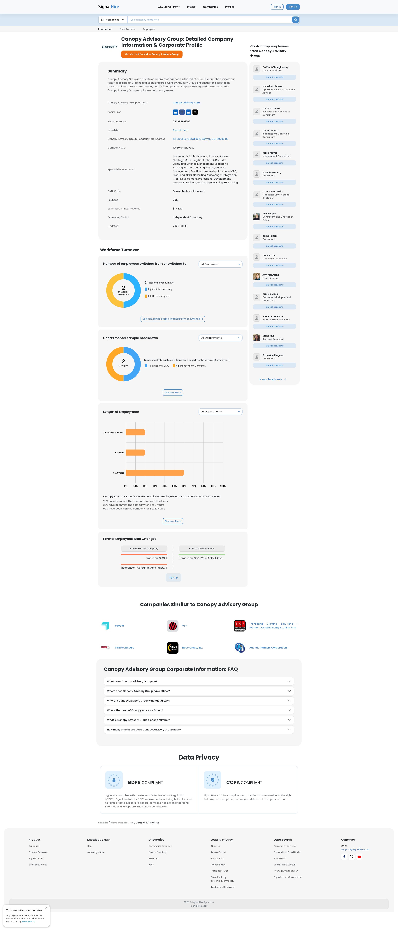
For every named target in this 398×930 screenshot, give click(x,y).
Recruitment (180, 130)
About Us (215, 846)
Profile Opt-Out (219, 870)
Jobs (151, 864)
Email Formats (128, 29)
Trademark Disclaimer (223, 887)
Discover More (173, 392)
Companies (210, 7)
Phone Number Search (286, 870)
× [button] (46, 908)
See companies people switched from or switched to (173, 318)
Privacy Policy (218, 864)
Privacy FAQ (217, 858)
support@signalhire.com (355, 849)
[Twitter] (195, 112)
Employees (149, 29)
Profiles (229, 7)
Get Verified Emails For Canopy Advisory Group (152, 54)
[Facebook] (182, 112)
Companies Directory (160, 846)
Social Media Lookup (285, 864)
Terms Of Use (218, 852)
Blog (89, 846)
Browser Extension (38, 852)
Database (34, 846)
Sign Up (173, 577)
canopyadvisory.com (186, 102)
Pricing (191, 7)
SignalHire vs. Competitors (288, 877)
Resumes (154, 858)
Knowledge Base (96, 852)
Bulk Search (280, 858)
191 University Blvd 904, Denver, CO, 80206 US (200, 139)
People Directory (158, 852)
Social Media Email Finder (287, 852)
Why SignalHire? (168, 7)
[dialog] (26, 916)
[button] (279, 67)
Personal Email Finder (285, 846)
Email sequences (38, 864)
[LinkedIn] (175, 112)
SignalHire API (36, 858)
